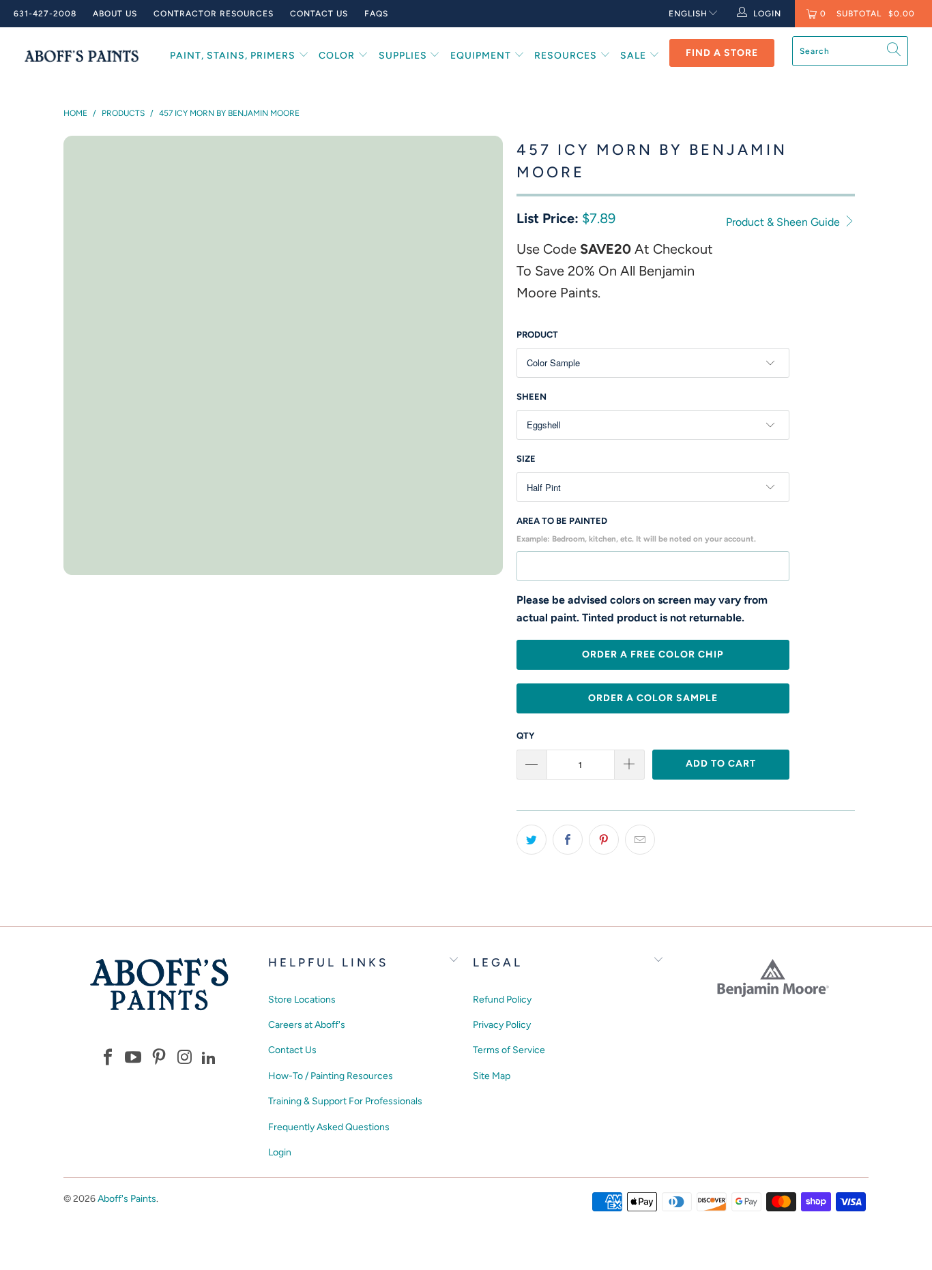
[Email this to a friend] (640, 840)
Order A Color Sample (653, 698)
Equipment (482, 55)
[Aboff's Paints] (81, 55)
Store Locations (302, 999)
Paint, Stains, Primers (234, 55)
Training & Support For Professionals (345, 1101)
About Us (115, 13)
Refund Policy (502, 999)
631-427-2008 (45, 13)
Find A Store (722, 53)
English (688, 13)
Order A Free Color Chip (652, 654)
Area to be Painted (636, 530)
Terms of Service (509, 1050)
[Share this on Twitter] (531, 840)
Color (338, 55)
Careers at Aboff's (306, 1025)
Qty (525, 735)
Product (537, 334)
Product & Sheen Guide (784, 222)
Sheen (531, 397)
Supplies (404, 55)
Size (526, 459)
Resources (567, 55)
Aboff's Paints (127, 1199)
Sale (634, 55)
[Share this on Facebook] (568, 840)
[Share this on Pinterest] (604, 840)
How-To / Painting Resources (330, 1076)
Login (279, 1152)
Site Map (491, 1076)
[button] (108, 1058)
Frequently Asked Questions (329, 1127)
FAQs (376, 13)
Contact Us (319, 13)
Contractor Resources (214, 13)
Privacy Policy (502, 1025)
